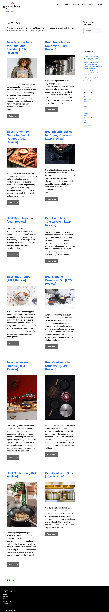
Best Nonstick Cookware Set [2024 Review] (58, 280)
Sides (85, 115)
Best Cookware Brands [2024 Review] (17, 366)
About (100, 4)
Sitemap (5, 603)
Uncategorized (87, 125)
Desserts (76, 4)
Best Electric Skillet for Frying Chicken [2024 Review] (58, 135)
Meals (85, 108)
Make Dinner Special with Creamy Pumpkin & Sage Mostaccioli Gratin (90, 58)
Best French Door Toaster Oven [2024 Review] (58, 221)
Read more (13, 116)
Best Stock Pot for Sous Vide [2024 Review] (57, 46)
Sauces (85, 113)
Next (15, 580)
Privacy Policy (7, 601)
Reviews (91, 4)
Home (6, 11)
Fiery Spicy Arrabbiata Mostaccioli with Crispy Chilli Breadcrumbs (91, 72)
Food (57, 4)
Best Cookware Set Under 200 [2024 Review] (58, 366)
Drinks (67, 4)
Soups (85, 120)
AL (84, 97)
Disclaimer (6, 599)
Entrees (85, 106)
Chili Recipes (87, 99)
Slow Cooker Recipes (89, 118)
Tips (83, 4)
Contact (5, 596)
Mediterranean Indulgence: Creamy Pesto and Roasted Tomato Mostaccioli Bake (91, 79)
